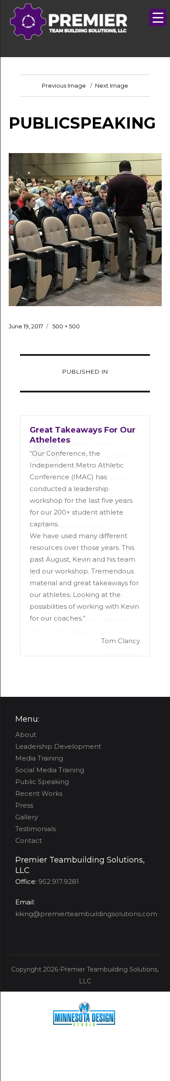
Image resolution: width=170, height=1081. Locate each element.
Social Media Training (49, 770)
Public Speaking (42, 782)
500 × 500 (66, 326)
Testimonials (35, 829)
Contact (28, 840)
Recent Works (38, 793)
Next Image (111, 85)
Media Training (39, 758)
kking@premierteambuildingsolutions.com (86, 914)
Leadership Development (58, 746)
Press (24, 805)
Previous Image (64, 85)
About (25, 734)
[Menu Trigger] (158, 17)
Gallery (26, 817)
